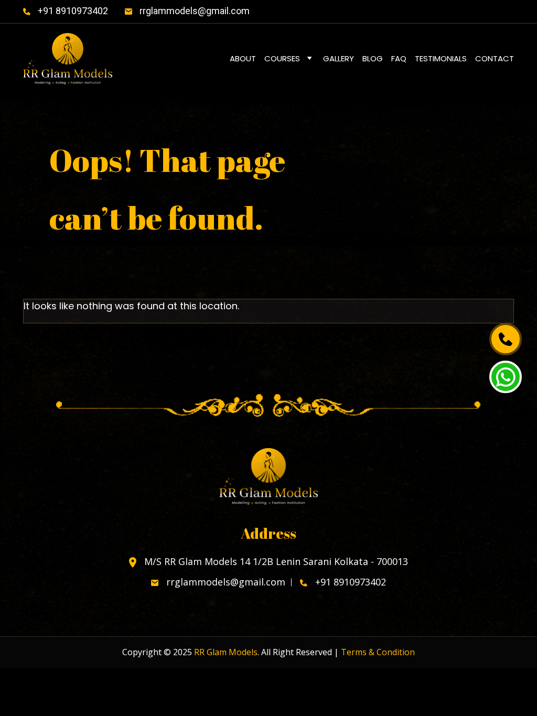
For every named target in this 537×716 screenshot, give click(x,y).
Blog (372, 58)
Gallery (338, 58)
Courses (282, 58)
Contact (494, 58)
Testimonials (441, 58)
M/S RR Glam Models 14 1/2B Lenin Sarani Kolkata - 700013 (275, 562)
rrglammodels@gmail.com (193, 10)
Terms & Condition (378, 652)
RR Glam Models (225, 652)
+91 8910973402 (72, 10)
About (243, 58)
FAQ (398, 58)
